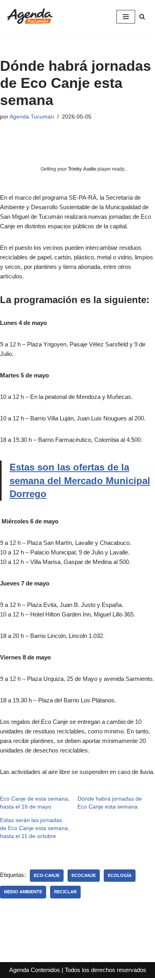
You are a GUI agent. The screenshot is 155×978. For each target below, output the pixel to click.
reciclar (65, 891)
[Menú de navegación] (125, 16)
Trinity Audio (82, 169)
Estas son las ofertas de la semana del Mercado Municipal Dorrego (80, 480)
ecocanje (84, 875)
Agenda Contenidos (34, 969)
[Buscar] (142, 16)
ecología (120, 875)
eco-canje (47, 875)
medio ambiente (23, 891)
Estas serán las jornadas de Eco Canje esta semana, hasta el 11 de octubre (35, 828)
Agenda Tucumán (32, 117)
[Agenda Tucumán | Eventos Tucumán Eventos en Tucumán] (30, 17)
